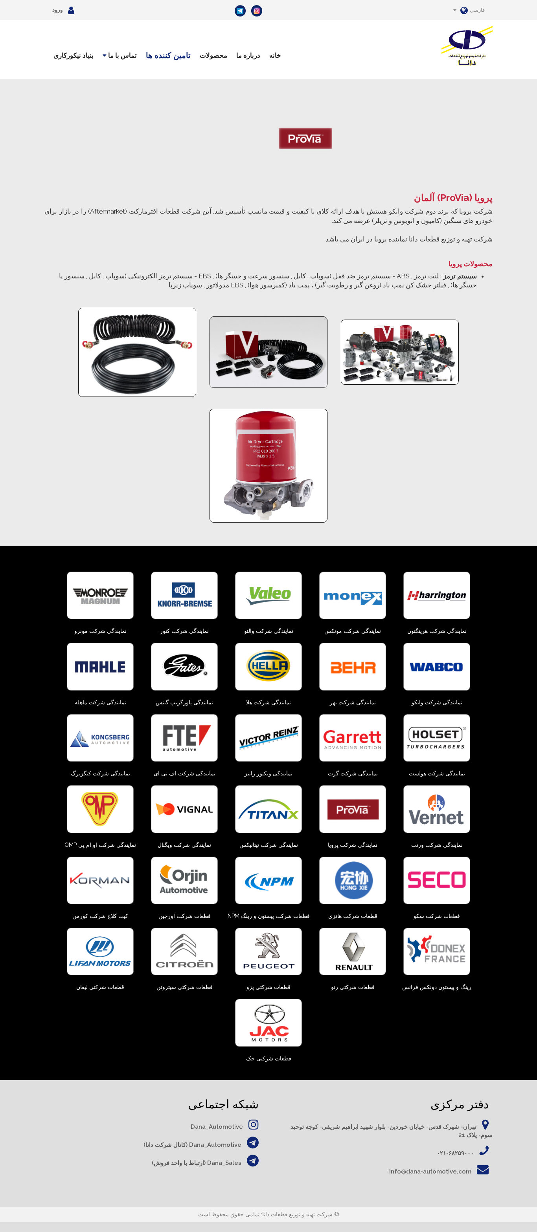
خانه (275, 55)
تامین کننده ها (168, 55)
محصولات (213, 55)
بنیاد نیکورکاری (73, 55)
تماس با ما (122, 55)
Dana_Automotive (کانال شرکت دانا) (192, 1144)
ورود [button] (58, 10)
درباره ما (248, 55)
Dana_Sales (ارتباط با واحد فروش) (196, 1162)
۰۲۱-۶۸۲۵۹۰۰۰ (455, 1153)
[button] (469, 10)
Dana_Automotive (217, 1126)
